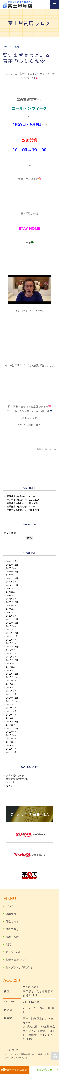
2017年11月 (12, 650)
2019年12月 (12, 619)
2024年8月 (11, 575)
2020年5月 (11, 609)
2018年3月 (11, 643)
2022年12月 (12, 585)
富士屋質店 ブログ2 (16, 775)
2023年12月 (12, 578)
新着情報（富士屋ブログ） (19, 779)
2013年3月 (11, 752)
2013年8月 (11, 735)
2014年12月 (12, 698)
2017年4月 (11, 653)
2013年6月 (11, 742)
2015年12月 (12, 674)
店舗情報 (11, 914)
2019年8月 (11, 626)
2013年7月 (11, 739)
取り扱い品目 (14, 952)
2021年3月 (11, 599)
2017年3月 (11, 657)
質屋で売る (12, 921)
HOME (10, 906)
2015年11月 (12, 677)
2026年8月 (11, 561)
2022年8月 (11, 589)
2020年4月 (11, 612)
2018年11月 (12, 636)
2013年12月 (12, 721)
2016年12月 (12, 660)
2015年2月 (11, 694)
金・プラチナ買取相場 (19, 967)
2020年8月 (11, 606)
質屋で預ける (14, 937)
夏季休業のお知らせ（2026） (21, 496)
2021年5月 (11, 595)
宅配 (8, 944)
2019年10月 (12, 623)
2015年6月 (11, 684)
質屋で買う (12, 929)
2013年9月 (11, 732)
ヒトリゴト (11, 786)
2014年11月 (12, 701)
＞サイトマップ (11, 1050)
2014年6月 (11, 711)
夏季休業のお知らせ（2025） (21, 506)
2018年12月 (12, 633)
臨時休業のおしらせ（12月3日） (23, 503)
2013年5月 (11, 745)
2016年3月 (11, 670)
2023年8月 (11, 582)
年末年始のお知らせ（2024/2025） (24, 510)
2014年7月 (11, 708)
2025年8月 (11, 568)
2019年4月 (11, 630)
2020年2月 (11, 616)
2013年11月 (12, 725)
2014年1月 (11, 718)
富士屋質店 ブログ (17, 959)
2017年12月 (12, 646)
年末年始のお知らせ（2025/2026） (24, 500)
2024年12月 (12, 572)
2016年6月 (11, 664)
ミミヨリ (10, 782)
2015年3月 (11, 691)
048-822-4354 (32, 1001)
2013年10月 (12, 728)
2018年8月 (11, 640)
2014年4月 (11, 715)
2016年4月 (11, 667)
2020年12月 (12, 602)
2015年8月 (11, 681)
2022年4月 (11, 592)
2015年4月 (11, 688)
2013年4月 (11, 749)
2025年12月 (12, 565)
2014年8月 (11, 704)
